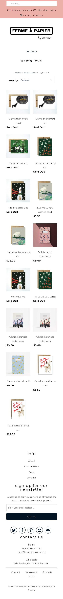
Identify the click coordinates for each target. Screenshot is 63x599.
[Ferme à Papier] (31, 34)
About (31, 461)
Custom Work (31, 466)
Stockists (31, 477)
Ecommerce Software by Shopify (41, 588)
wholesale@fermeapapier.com (31, 563)
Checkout (38, 15)
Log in (53, 10)
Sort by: (14, 80)
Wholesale (31, 572)
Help (31, 576)
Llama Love (31, 61)
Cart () (27, 15)
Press (31, 472)
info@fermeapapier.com (31, 552)
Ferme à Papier (22, 586)
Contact (15, 572)
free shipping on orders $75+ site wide (27, 10)
